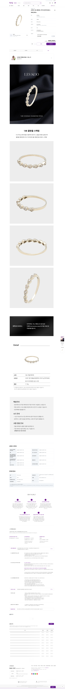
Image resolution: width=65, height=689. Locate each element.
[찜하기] (27, 35)
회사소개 (32, 665)
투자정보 (39, 665)
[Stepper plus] (54, 36)
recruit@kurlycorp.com (36, 670)
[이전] (30, 619)
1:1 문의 (26, 626)
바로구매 (51, 43)
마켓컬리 (15, 2)
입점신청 (55, 665)
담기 (41, 43)
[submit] (40, 3)
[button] (31, 58)
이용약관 (44, 665)
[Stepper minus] (52, 36)
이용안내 (52, 665)
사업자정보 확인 (46, 667)
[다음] (33, 619)
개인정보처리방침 (48, 665)
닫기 (51, 548)
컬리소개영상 (35, 665)
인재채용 (42, 665)
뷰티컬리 (19, 2)
